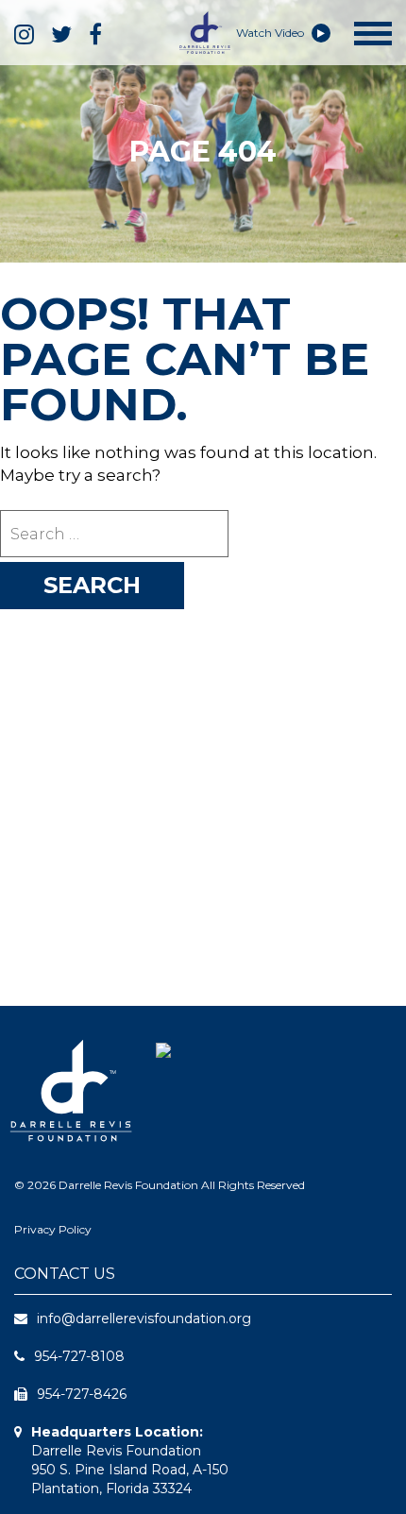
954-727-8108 (79, 1356)
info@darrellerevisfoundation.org (144, 1318)
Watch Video (271, 33)
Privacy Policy (53, 1229)
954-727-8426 (82, 1394)
